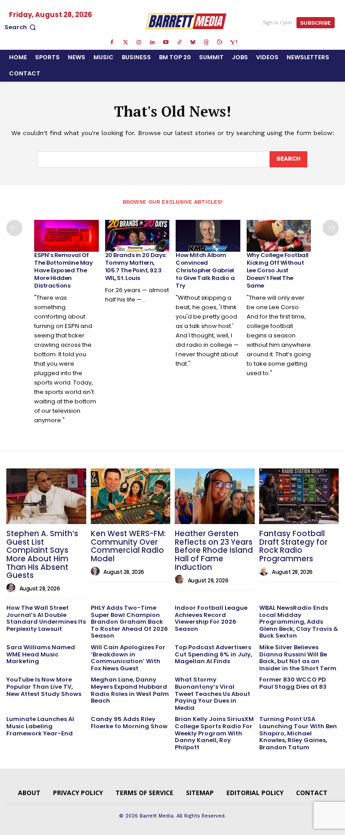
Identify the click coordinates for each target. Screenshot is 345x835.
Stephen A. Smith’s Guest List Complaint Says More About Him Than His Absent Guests (42, 554)
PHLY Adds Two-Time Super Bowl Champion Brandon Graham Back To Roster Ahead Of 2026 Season (129, 621)
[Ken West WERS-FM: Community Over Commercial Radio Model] (131, 496)
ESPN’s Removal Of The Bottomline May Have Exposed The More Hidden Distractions (63, 270)
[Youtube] (165, 42)
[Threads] (206, 42)
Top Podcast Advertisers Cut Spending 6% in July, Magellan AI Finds (213, 654)
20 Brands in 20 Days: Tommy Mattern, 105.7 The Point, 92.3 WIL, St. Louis (136, 266)
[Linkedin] (152, 42)
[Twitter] (125, 42)
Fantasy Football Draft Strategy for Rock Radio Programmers (293, 546)
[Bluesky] (192, 42)
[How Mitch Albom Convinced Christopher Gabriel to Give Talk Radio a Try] (208, 236)
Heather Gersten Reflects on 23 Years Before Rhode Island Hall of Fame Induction (214, 550)
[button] (21, 27)
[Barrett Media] (186, 21)
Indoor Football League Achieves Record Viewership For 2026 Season (211, 618)
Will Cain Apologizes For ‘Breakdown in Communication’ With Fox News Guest (128, 658)
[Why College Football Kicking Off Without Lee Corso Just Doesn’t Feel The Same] (279, 236)
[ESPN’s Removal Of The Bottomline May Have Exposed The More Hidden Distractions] (66, 236)
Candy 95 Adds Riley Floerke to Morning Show (129, 722)
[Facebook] (111, 42)
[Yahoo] (233, 42)
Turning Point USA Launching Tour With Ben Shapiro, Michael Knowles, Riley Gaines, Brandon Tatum (298, 733)
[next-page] (331, 228)
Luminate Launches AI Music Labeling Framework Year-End (40, 726)
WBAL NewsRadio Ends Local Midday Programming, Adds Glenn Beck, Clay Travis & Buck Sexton (298, 621)
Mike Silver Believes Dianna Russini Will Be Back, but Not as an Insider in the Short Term (297, 658)
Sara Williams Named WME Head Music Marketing (40, 654)
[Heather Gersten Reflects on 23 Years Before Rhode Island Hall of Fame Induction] (215, 496)
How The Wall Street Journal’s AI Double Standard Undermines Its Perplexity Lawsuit (46, 618)
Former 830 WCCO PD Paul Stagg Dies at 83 (293, 683)
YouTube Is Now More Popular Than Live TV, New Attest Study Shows (43, 686)
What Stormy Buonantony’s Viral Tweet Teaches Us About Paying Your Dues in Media (212, 693)
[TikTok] (179, 42)
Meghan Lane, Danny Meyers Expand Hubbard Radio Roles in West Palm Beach (130, 690)
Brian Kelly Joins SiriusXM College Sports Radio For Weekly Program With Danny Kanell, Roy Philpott (214, 733)
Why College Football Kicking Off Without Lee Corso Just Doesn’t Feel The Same (278, 270)
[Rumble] (219, 42)
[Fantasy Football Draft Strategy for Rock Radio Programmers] (299, 496)
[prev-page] (14, 228)
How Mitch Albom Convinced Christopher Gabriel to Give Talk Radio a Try (205, 270)
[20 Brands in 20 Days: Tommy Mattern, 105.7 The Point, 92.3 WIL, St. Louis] (137, 236)
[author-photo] (12, 588)
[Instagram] (138, 42)
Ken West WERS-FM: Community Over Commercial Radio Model (128, 546)
